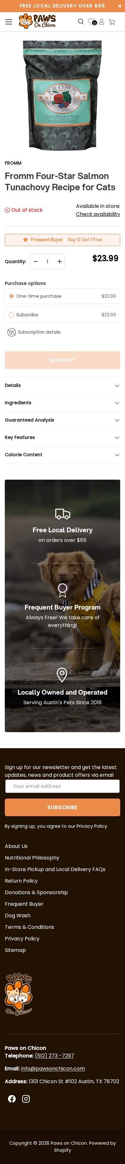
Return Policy (21, 881)
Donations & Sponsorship (36, 892)
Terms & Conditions (29, 927)
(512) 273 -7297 (54, 1055)
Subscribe (28, 315)
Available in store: (98, 210)
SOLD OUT (62, 360)
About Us (16, 846)
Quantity (15, 261)
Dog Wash (17, 915)
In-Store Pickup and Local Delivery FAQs (55, 869)
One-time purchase (39, 296)
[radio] (11, 296)
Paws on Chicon (69, 1143)
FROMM (13, 163)
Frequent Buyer (24, 904)
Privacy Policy (22, 938)
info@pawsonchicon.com (53, 1068)
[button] (112, 22)
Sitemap (15, 950)
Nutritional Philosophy (32, 857)
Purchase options (25, 283)
